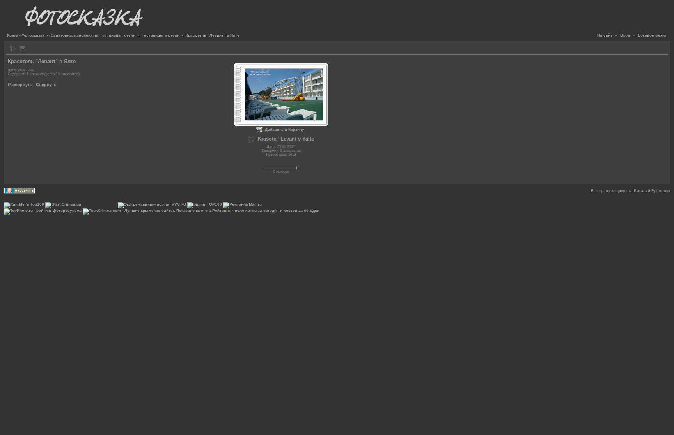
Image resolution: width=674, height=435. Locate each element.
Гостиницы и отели (160, 35)
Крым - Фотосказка (25, 35)
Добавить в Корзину (284, 129)
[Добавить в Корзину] (22, 48)
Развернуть (20, 84)
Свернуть (46, 84)
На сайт (604, 35)
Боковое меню (652, 35)
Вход (625, 35)
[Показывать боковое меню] (13, 48)
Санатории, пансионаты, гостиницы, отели (93, 35)
